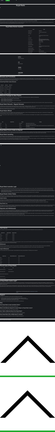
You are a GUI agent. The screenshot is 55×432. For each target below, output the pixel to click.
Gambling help (32, 291)
